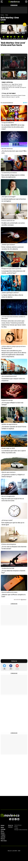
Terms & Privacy (17, 825)
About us (10, 825)
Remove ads (14, 5)
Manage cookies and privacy (20, 829)
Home (2, 15)
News (2, 827)
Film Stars (4, 841)
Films (6, 15)
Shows (3, 833)
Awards (3, 837)
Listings (3, 829)
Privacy (16, 826)
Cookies (16, 828)
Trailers (3, 835)
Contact (10, 827)
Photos (3, 839)
